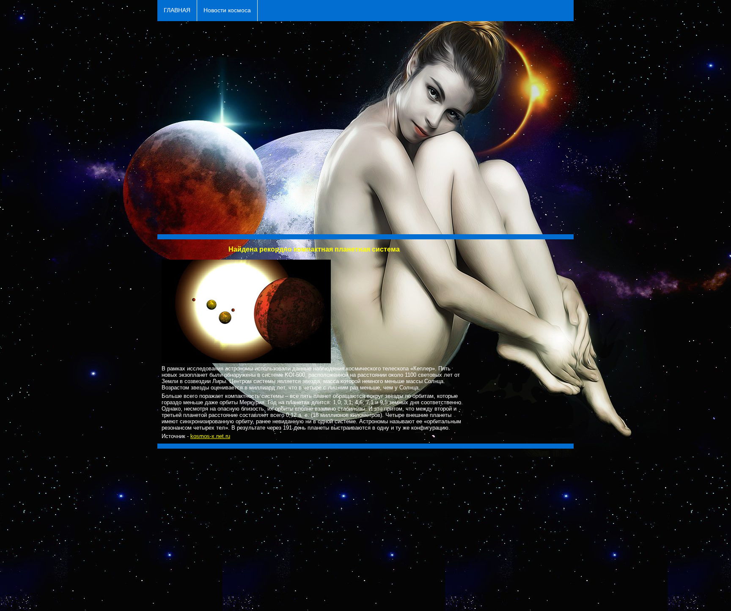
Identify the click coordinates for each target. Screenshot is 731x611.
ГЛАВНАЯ (177, 10)
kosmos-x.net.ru (210, 436)
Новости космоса (227, 10)
